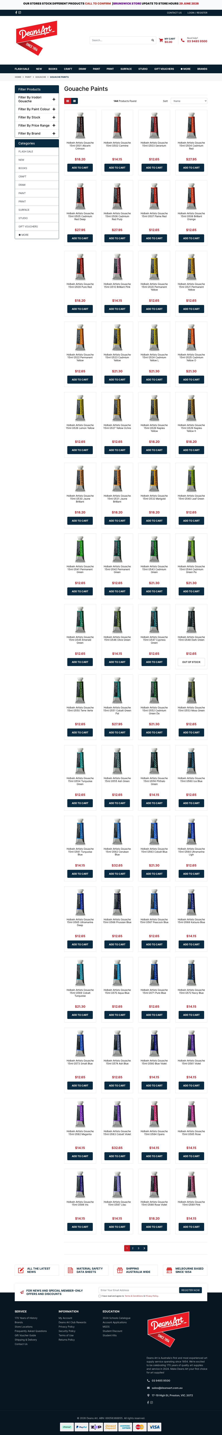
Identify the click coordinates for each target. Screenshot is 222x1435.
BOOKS (53, 68)
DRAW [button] (82, 68)
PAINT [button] (96, 68)
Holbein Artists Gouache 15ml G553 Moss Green (191, 709)
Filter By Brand (29, 133)
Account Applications (115, 1322)
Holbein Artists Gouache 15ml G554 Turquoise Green (80, 781)
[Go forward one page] (144, 1248)
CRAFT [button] (68, 68)
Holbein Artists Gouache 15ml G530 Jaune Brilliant (80, 498)
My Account (65, 1317)
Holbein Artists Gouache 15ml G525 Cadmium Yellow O (191, 357)
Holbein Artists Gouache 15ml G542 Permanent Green (117, 569)
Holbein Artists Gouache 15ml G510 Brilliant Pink (117, 285)
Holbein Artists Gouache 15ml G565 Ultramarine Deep (80, 922)
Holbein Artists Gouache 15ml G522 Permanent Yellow (80, 357)
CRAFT (22, 176)
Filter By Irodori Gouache (29, 99)
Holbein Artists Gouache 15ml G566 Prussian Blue (117, 921)
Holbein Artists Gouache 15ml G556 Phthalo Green (154, 781)
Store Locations (23, 1326)
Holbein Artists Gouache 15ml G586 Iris (80, 1203)
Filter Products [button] (29, 89)
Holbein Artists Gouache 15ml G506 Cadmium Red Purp (117, 216)
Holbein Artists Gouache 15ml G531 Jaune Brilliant (117, 498)
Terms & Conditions (134, 1296)
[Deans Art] (36, 39)
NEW (39, 68)
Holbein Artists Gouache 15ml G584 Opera (154, 1133)
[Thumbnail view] (67, 101)
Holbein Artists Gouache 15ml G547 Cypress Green (154, 639)
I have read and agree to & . (130, 1296)
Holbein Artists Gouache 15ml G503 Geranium (154, 144)
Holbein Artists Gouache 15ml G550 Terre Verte (80, 709)
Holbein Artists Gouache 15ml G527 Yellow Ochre (117, 426)
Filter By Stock (29, 117)
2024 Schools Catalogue (116, 1317)
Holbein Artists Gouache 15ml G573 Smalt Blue (80, 1062)
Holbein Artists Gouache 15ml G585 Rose (191, 1133)
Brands (19, 1322)
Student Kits (110, 1335)
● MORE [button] (186, 68)
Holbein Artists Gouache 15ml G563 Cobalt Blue (154, 850)
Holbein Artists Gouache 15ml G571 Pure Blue (154, 991)
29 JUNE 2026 (189, 3)
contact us (174, 12)
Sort (165, 100)
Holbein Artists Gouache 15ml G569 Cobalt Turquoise (80, 992)
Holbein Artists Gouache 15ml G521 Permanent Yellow (191, 286)
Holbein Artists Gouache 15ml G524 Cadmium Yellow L (154, 357)
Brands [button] (202, 68)
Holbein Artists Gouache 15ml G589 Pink (191, 1203)
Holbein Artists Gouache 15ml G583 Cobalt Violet (117, 1133)
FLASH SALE (22, 68)
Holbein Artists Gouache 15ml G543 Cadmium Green (154, 569)
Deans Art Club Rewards (72, 1322)
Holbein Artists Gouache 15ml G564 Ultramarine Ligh (191, 851)
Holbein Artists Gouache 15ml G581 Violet (191, 1062)
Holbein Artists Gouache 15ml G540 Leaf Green (191, 497)
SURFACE (24, 209)
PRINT (22, 201)
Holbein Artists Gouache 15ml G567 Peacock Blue (154, 921)
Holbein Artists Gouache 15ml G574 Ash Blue (117, 1062)
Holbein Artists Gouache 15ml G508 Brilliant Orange (191, 216)
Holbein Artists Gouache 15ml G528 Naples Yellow (154, 428)
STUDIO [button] (143, 68)
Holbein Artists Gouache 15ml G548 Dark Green (191, 638)
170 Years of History (26, 1317)
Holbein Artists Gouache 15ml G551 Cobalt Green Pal (117, 710)
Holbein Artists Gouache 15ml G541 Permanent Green (80, 569)
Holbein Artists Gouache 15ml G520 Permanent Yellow (154, 286)
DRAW (22, 184)
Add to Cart (80, 167)
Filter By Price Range (34, 125)
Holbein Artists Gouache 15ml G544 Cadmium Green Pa (191, 569)
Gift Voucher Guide (25, 1335)
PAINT (22, 193)
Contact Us (21, 1343)
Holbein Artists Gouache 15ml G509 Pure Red (80, 285)
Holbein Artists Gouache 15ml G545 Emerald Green (80, 639)
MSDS (106, 1326)
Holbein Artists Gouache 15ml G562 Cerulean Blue (117, 851)
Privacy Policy (152, 1296)
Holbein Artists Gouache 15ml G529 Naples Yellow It (191, 428)
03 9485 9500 (197, 41)
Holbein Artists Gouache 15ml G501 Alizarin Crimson (80, 145)
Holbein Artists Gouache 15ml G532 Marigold (154, 497)
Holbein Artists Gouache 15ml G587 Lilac (117, 1203)
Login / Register (197, 12)
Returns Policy (67, 1339)
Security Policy (67, 1330)
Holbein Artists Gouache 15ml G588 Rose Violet (154, 1203)
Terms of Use (66, 1335)
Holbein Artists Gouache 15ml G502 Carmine (117, 144)
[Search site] (153, 40)
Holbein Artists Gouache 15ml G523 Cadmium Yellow (117, 357)
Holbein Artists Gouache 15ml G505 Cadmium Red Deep (80, 216)
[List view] (74, 101)
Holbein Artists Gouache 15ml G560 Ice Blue (191, 780)
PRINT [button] (110, 68)
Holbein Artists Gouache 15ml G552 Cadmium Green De (154, 710)
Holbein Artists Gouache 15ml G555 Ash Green (117, 780)
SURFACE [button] (126, 68)
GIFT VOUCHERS (164, 68)
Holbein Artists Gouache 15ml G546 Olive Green (117, 638)
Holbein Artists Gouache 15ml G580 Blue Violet (154, 1062)
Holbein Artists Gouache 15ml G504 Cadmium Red (191, 145)
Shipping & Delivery (26, 1339)
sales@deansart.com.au (167, 1388)
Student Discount (112, 1330)
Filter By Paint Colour (34, 109)
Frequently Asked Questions (31, 1330)
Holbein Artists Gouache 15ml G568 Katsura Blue (191, 921)
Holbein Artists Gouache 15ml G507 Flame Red (154, 215)
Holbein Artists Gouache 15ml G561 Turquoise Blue (80, 851)
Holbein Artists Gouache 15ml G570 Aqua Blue (117, 991)
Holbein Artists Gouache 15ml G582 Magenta (80, 1133)
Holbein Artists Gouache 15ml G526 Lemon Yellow (80, 426)
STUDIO (23, 218)
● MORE (23, 234)
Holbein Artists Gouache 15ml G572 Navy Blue (191, 991)
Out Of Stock (191, 661)
